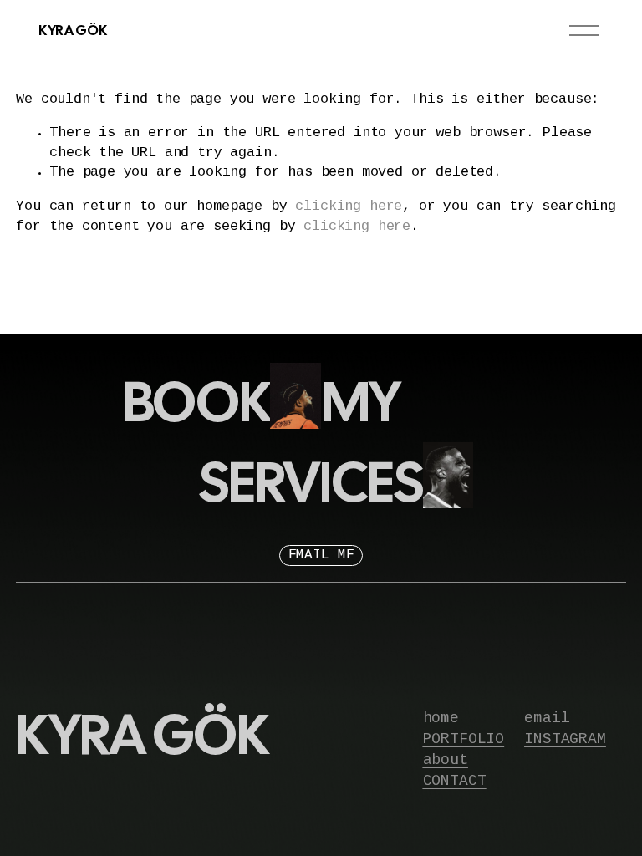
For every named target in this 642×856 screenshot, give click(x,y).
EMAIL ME (321, 555)
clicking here (348, 206)
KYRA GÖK (72, 30)
